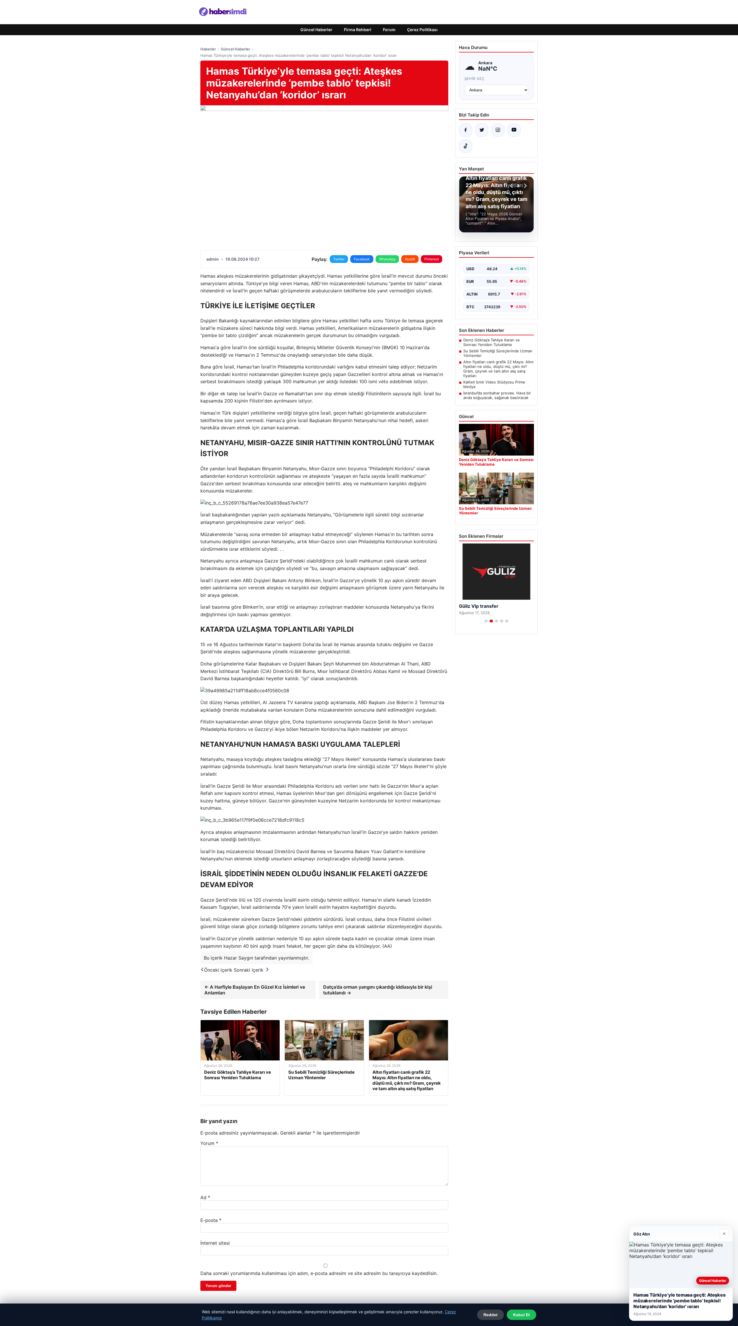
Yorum (209, 1143)
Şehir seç (474, 78)
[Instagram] (497, 130)
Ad (205, 1197)
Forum (389, 29)
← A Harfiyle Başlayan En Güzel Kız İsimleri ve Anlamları (254, 990)
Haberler (208, 49)
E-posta (210, 1220)
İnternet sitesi (215, 1243)
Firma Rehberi (357, 29)
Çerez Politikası (422, 29)
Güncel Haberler (316, 29)
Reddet (490, 1314)
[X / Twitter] (481, 130)
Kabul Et (521, 1314)
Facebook (362, 259)
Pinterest (431, 259)
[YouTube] (514, 130)
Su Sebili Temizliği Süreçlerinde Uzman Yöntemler (497, 353)
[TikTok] (465, 146)
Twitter (338, 259)
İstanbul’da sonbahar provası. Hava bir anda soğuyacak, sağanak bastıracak (497, 395)
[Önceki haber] (512, 186)
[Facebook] (465, 130)
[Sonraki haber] (524, 186)
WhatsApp (387, 259)
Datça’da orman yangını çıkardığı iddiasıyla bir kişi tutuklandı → (377, 990)
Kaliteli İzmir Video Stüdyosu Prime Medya (494, 384)
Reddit (410, 259)
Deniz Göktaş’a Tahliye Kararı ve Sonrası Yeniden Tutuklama (491, 342)
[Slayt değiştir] (486, 621)
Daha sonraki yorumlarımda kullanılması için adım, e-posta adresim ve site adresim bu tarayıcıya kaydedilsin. (319, 1273)
